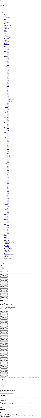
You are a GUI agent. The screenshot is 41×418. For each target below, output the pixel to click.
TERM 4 (8, 49)
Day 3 (6, 236)
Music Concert (7, 246)
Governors (5, 259)
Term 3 (8, 94)
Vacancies (5, 15)
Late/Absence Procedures (7, 34)
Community (3, 257)
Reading (5, 24)
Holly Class (6, 56)
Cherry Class (6, 46)
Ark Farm (6, 253)
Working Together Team (8, 27)
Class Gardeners (9, 157)
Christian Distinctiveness (7, 17)
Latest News (5, 31)
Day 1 (6, 235)
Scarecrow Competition (8, 244)
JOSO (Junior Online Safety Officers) (8, 254)
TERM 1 (8, 52)
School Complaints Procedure (7, 25)
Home (2, 11)
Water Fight (9, 100)
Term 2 (8, 73)
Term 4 (8, 74)
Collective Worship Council (10, 155)
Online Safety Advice (6, 36)
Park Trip (9, 98)
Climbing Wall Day (7, 251)
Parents (3, 32)
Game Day (9, 97)
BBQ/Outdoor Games (11, 99)
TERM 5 (8, 65)
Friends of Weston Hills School (7, 258)
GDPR (4, 20)
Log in (3, 260)
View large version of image (4, 274)
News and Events (4, 29)
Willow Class (6, 61)
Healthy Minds (7, 28)
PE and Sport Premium (6, 22)
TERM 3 (8, 48)
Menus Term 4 (7, 43)
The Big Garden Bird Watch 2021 (9, 248)
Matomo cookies (4, 406)
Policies (4, 23)
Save (7, 417)
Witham (8, 153)
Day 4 (6, 237)
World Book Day (7, 240)
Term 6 (8, 86)
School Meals (5, 42)
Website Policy (4, 380)
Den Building (7, 252)
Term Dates (5, 33)
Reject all (2, 417)
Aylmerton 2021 (7, 247)
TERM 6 (8, 50)
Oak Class (6, 51)
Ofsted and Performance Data (7, 21)
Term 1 (8, 72)
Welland (8, 152)
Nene (7, 154)
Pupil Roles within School (7, 256)
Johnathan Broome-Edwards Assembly (10, 242)
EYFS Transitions (6, 19)
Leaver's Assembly (10, 101)
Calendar (5, 30)
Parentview (5, 35)
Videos (9, 160)
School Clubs (5, 40)
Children (3, 268)
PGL (5, 239)
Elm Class (6, 66)
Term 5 (8, 75)
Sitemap (3, 379)
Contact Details (5, 13)
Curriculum (5, 18)
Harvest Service (7, 238)
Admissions (5, 16)
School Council (9, 156)
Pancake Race (7, 245)
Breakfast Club (7, 41)
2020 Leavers (7, 250)
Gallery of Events (6, 234)
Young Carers (7, 38)
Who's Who (5, 14)
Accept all (5, 417)
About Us (3, 12)
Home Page (1, 1)
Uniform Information (6, 44)
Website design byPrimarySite (6, 383)
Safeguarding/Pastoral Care (7, 37)
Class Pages (5, 45)
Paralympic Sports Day (8, 241)
